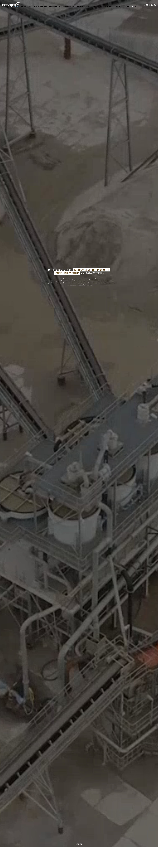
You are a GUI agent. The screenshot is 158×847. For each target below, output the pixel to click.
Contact (126, 6)
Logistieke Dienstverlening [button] (46, 6)
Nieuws (118, 6)
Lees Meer (79, 844)
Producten (26, 6)
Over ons (95, 6)
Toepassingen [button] (68, 6)
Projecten (107, 6)
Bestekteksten (83, 6)
